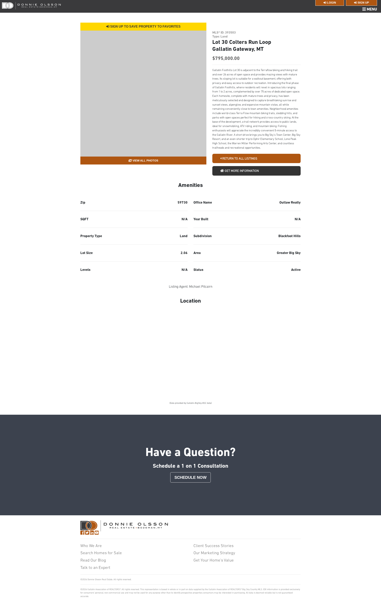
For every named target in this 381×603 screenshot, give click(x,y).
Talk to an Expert (95, 567)
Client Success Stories (213, 545)
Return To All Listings (239, 158)
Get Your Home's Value (213, 560)
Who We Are (91, 545)
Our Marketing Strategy (214, 552)
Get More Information (241, 170)
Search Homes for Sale (101, 552)
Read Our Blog (93, 560)
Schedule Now (190, 477)
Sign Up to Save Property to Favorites (145, 26)
